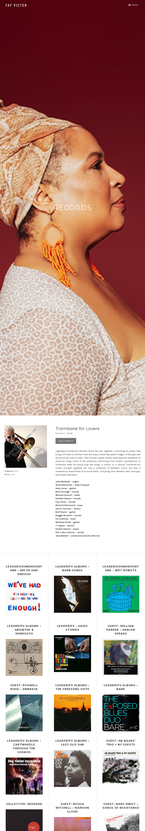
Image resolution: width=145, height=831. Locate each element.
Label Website (65, 441)
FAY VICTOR (16, 5)
